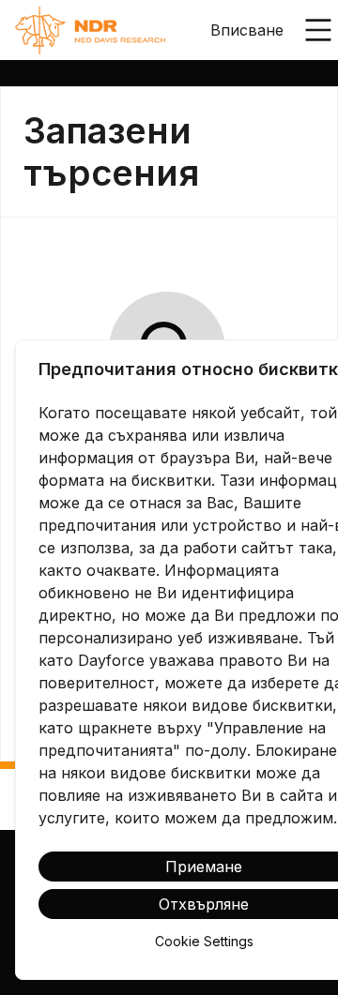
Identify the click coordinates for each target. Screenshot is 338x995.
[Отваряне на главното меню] (318, 30)
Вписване (247, 30)
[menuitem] (90, 31)
